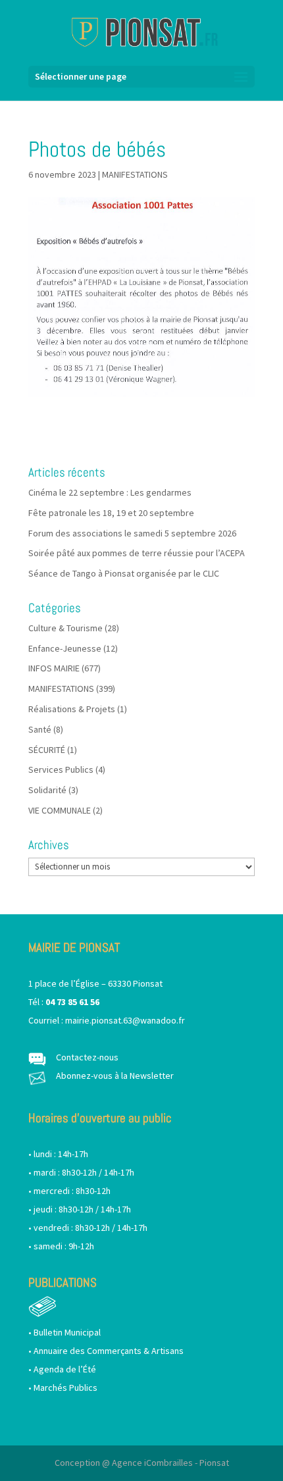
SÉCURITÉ (46, 750)
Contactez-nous (87, 1057)
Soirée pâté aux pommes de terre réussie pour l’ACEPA (136, 553)
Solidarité (47, 790)
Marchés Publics (65, 1387)
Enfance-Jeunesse (64, 648)
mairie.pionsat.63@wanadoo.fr (125, 1020)
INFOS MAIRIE (54, 668)
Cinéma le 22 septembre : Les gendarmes (110, 492)
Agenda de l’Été (65, 1369)
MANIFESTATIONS (135, 174)
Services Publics (60, 769)
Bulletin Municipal (67, 1332)
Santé (39, 729)
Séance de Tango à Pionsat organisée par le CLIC (123, 573)
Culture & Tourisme (65, 628)
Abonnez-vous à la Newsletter (115, 1075)
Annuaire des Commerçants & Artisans (109, 1351)
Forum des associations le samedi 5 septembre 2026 (132, 533)
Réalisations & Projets (71, 709)
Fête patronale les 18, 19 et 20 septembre (111, 513)
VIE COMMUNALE (59, 810)
